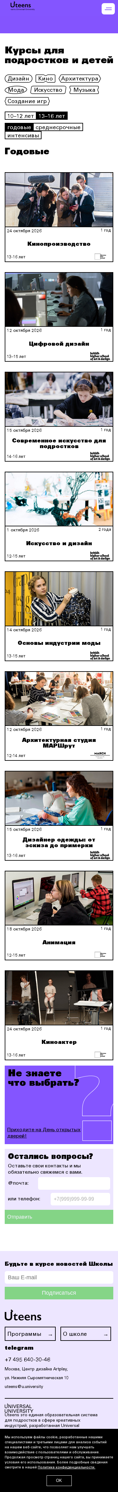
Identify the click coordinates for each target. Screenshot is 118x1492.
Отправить (19, 1217)
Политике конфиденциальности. (66, 1467)
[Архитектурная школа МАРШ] (100, 755)
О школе (75, 1334)
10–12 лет (20, 116)
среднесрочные (58, 128)
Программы (24, 1334)
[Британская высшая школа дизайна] (100, 356)
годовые (19, 128)
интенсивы (23, 136)
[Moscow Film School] (100, 256)
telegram (19, 1348)
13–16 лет (51, 116)
